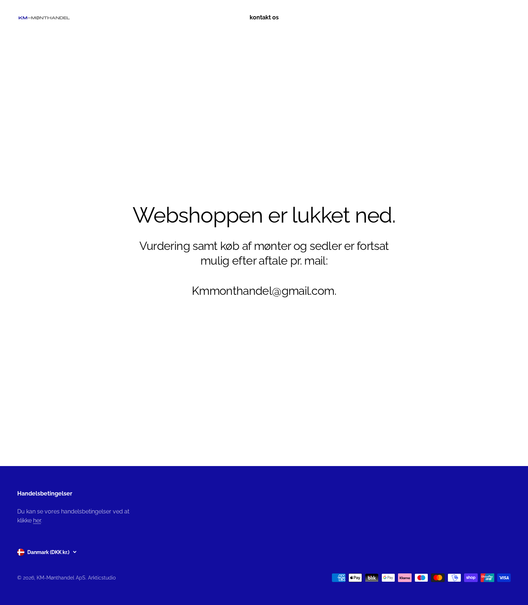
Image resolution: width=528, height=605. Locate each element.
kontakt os (264, 17)
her (37, 520)
